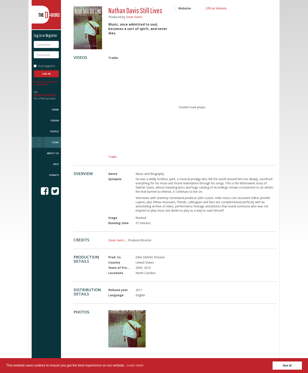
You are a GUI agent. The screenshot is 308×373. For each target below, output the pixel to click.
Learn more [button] (135, 365)
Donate (54, 175)
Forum (54, 120)
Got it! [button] (287, 365)
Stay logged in (46, 66)
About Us (53, 153)
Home (55, 109)
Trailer (112, 157)
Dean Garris (134, 17)
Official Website (216, 8)
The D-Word (46, 14)
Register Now (45, 95)
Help (56, 164)
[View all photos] (88, 27)
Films (55, 142)
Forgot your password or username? (46, 83)
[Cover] (127, 328)
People (54, 131)
